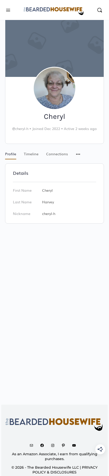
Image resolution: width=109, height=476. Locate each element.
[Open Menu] (8, 9)
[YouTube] (76, 445)
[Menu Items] (78, 151)
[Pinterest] (65, 445)
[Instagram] (54, 445)
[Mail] (33, 445)
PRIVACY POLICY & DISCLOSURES (65, 469)
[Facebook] (44, 445)
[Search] (100, 10)
